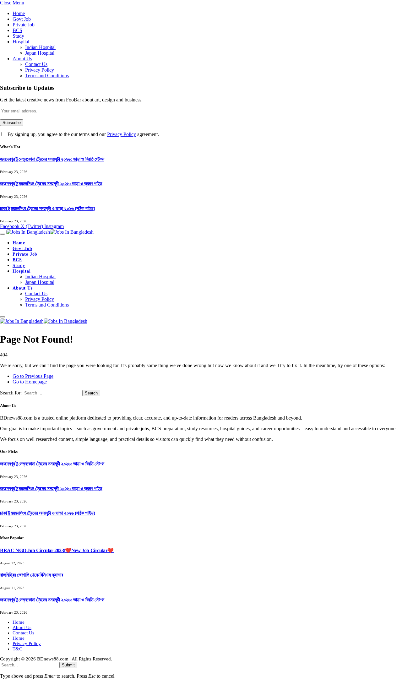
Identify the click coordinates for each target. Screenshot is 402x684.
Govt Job (22, 19)
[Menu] (2, 234)
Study (18, 36)
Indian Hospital (40, 47)
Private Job (24, 24)
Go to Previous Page (33, 376)
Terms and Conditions (47, 75)
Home (19, 13)
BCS (17, 30)
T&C (17, 648)
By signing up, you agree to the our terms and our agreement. (82, 134)
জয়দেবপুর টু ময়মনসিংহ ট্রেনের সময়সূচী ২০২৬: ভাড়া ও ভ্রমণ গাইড (51, 183)
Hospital (21, 41)
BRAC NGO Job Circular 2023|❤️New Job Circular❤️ (57, 550)
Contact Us (36, 64)
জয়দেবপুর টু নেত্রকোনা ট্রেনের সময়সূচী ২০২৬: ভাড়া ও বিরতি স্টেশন (52, 159)
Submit (68, 665)
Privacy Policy (39, 70)
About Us (22, 58)
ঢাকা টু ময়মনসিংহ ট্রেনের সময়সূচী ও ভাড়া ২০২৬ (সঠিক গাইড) (47, 208)
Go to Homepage (30, 381)
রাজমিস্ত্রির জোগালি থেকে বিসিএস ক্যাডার (31, 575)
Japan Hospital (39, 53)
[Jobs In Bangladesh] (50, 232)
